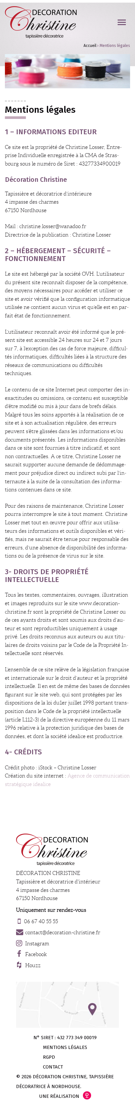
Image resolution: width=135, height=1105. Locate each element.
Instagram (37, 943)
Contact (53, 1067)
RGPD (49, 1057)
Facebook (36, 954)
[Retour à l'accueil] (41, 22)
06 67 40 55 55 (41, 921)
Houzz (33, 965)
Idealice (87, 1095)
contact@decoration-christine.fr (62, 932)
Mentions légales (65, 1047)
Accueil (90, 45)
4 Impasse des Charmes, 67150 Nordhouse (67, 1004)
